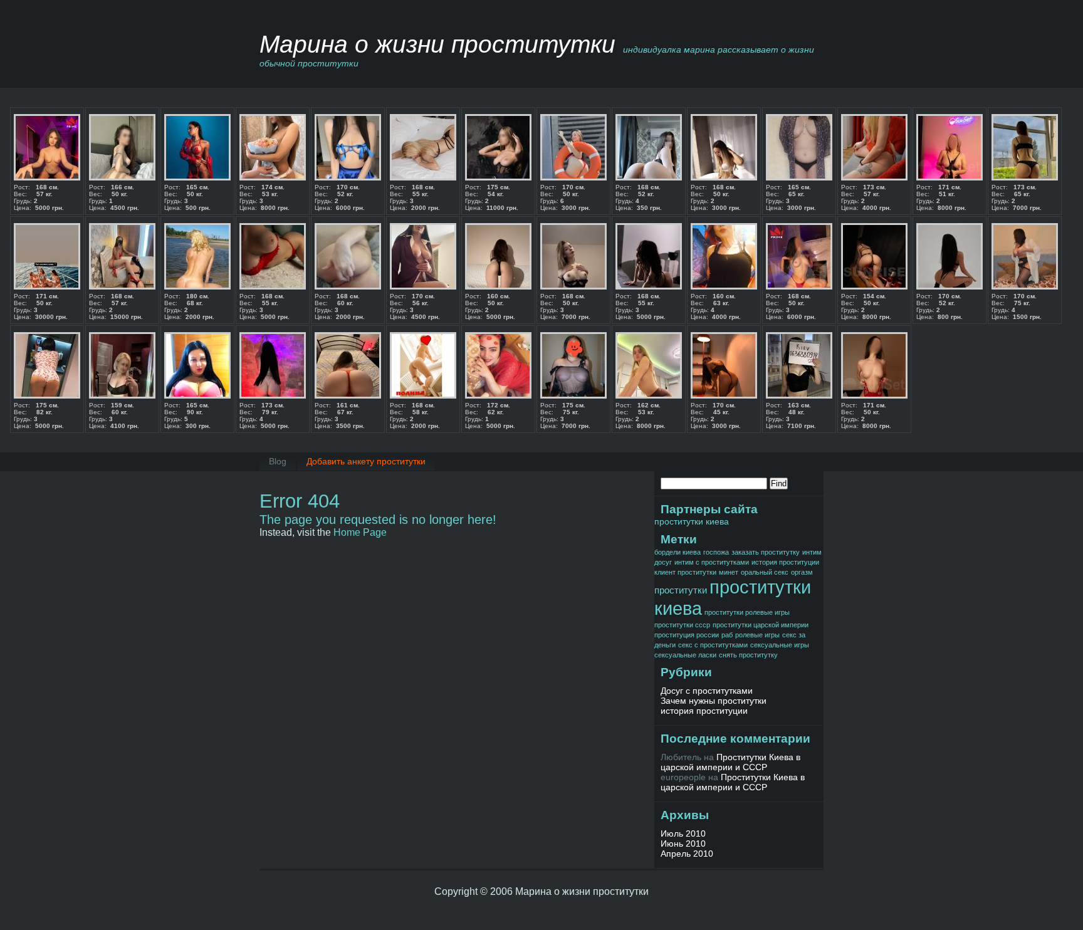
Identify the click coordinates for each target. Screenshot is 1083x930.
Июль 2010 (683, 833)
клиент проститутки (685, 572)
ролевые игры (757, 635)
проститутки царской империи (760, 625)
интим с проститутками (711, 562)
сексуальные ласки (685, 655)
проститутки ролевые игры (747, 612)
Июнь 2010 (683, 844)
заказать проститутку (765, 552)
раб (727, 635)
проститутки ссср (682, 625)
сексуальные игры (779, 645)
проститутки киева (691, 521)
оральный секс (764, 572)
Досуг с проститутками (707, 691)
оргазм (802, 572)
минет (728, 572)
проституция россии (686, 635)
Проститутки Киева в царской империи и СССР (730, 762)
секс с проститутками (713, 645)
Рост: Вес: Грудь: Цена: (39, 197)
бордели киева (677, 552)
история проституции (785, 562)
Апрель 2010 (687, 854)
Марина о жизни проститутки (437, 44)
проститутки (680, 590)
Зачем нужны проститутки (713, 701)
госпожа (716, 552)
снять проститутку (748, 655)
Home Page (360, 532)
